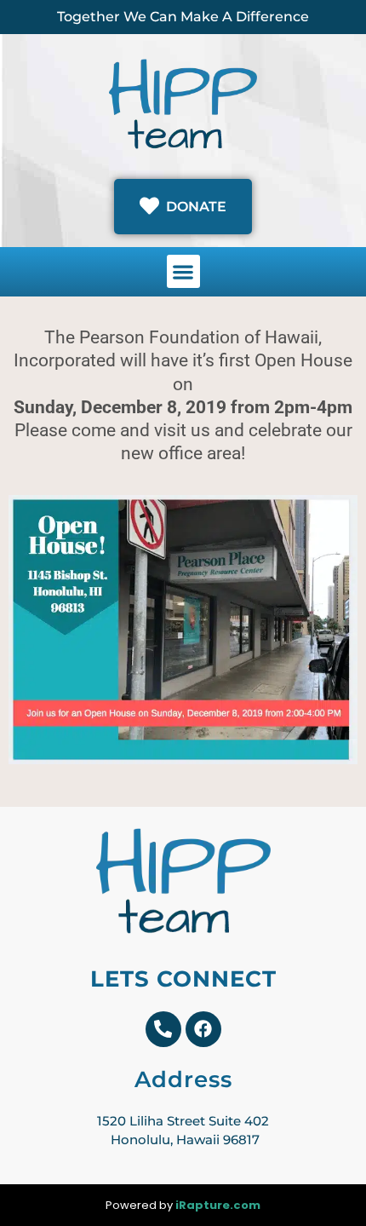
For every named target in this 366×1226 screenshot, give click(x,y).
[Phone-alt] (163, 1029)
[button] (183, 271)
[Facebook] (203, 1029)
